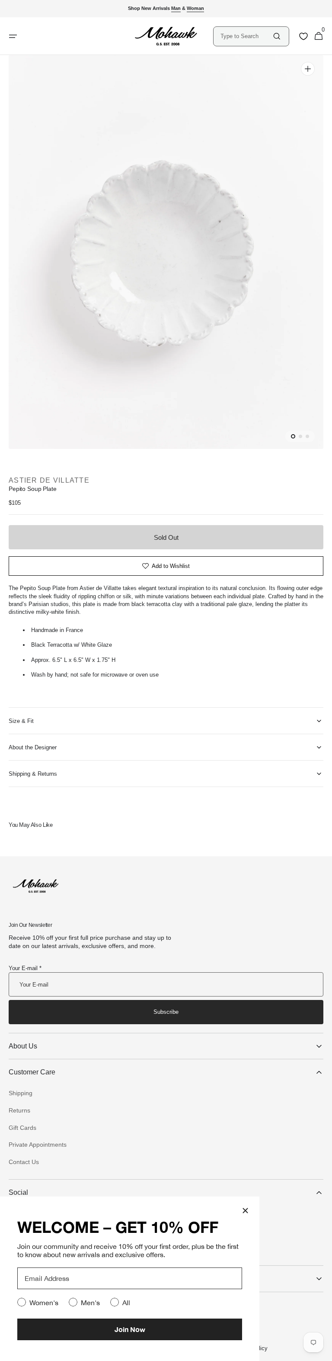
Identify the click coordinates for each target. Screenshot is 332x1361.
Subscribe (166, 1012)
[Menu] (12, 36)
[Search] (277, 36)
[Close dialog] (245, 1210)
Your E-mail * (25, 968)
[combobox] (246, 36)
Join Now (130, 1329)
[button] (318, 36)
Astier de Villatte (49, 480)
